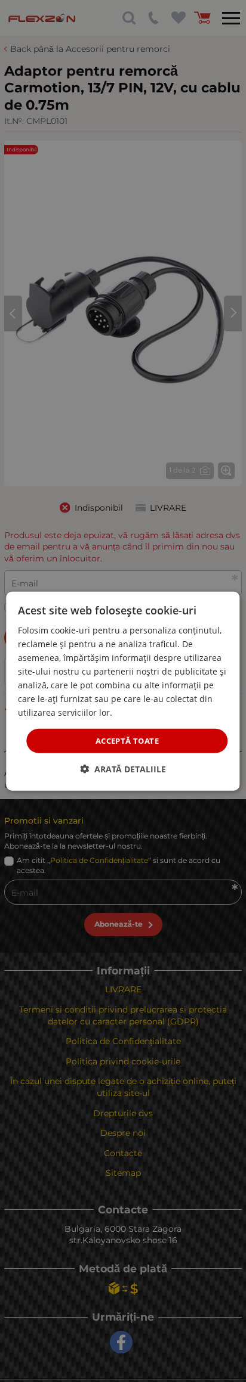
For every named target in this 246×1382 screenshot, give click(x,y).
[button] (123, 769)
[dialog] (122, 691)
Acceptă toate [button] (127, 740)
